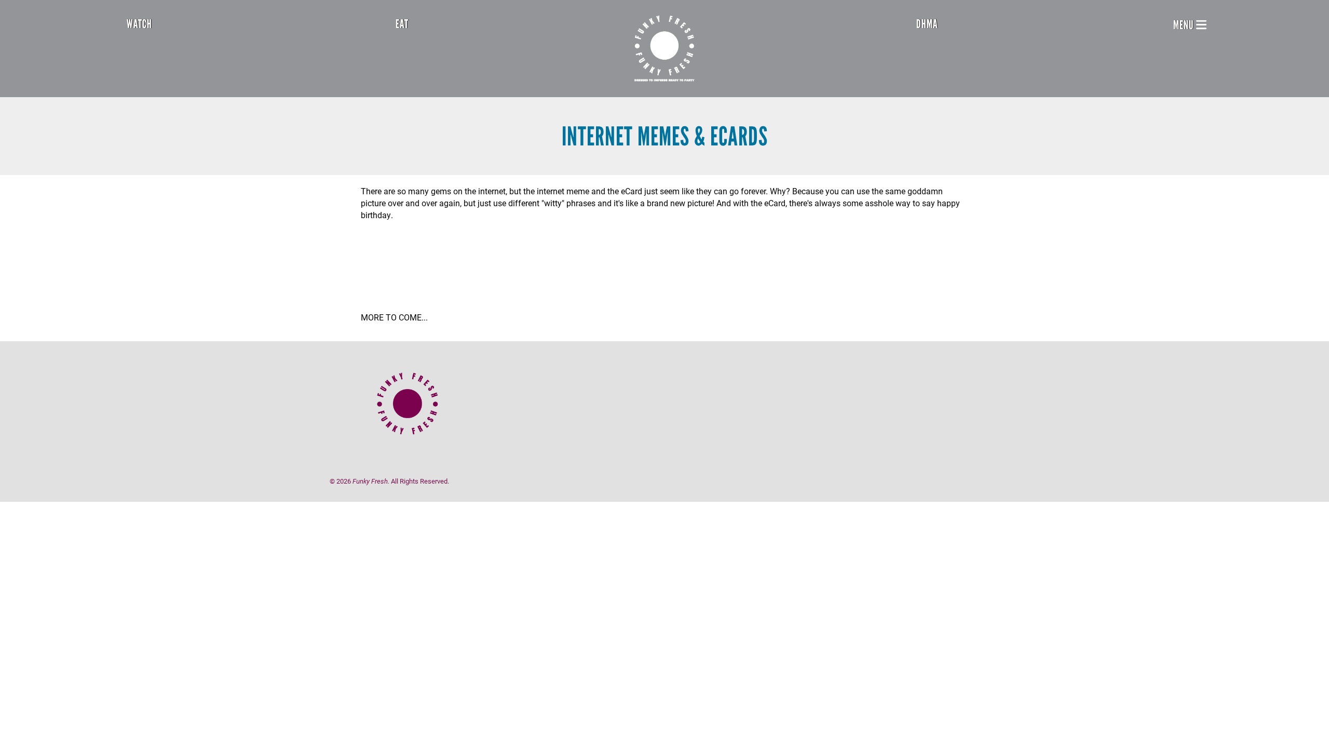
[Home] (664, 48)
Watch (139, 24)
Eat (402, 24)
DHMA (927, 24)
